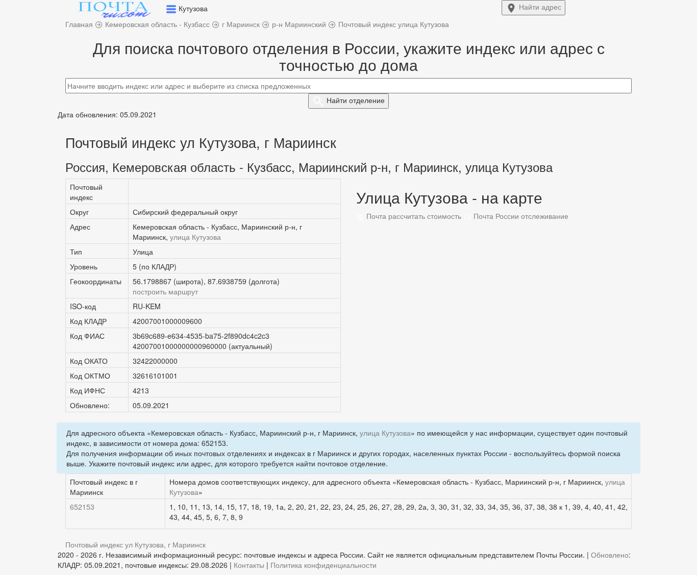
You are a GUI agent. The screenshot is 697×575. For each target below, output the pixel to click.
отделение (356, 100)
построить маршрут (165, 291)
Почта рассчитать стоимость (412, 216)
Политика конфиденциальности (323, 565)
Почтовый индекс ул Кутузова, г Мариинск (135, 544)
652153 (82, 507)
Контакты (249, 565)
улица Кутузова (195, 237)
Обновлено (610, 554)
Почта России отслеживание (519, 216)
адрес (540, 7)
